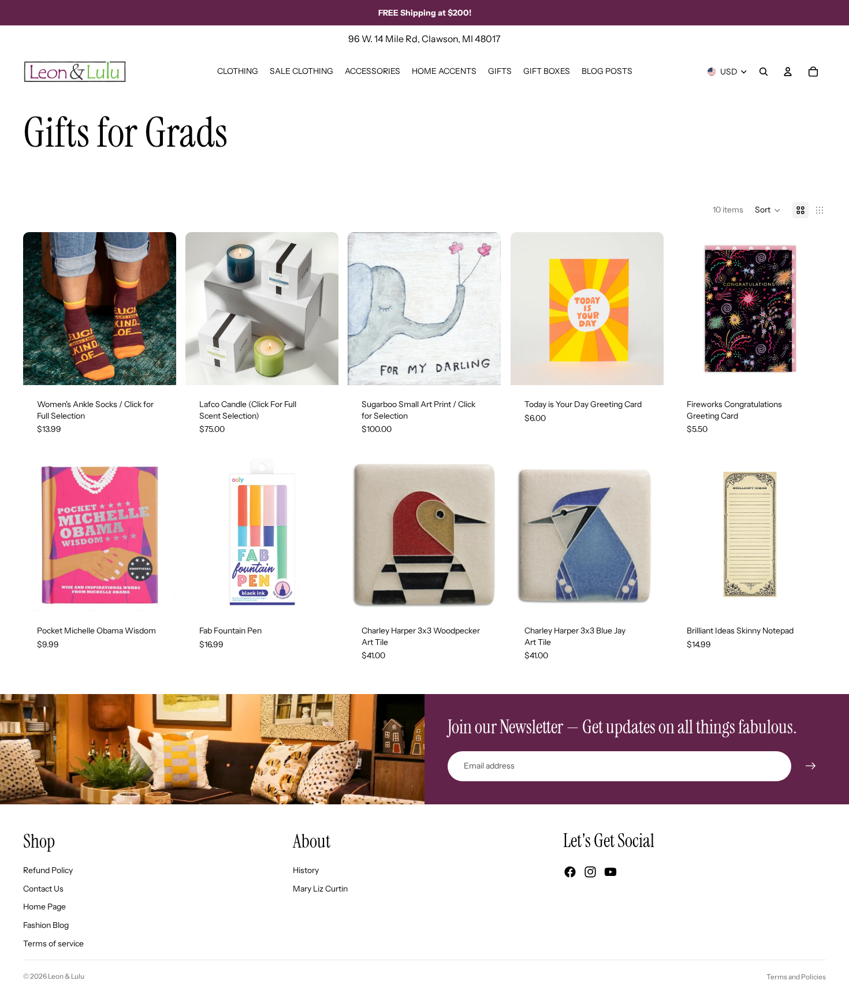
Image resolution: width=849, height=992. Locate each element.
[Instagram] (590, 872)
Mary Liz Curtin (320, 888)
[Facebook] (570, 872)
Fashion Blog (46, 925)
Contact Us (43, 888)
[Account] (787, 71)
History (306, 870)
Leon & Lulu (66, 976)
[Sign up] (811, 766)
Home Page (44, 906)
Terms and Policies (796, 976)
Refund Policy (48, 870)
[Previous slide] (40, 308)
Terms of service (53, 943)
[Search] (763, 71)
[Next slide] (159, 308)
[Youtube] (610, 872)
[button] (768, 210)
